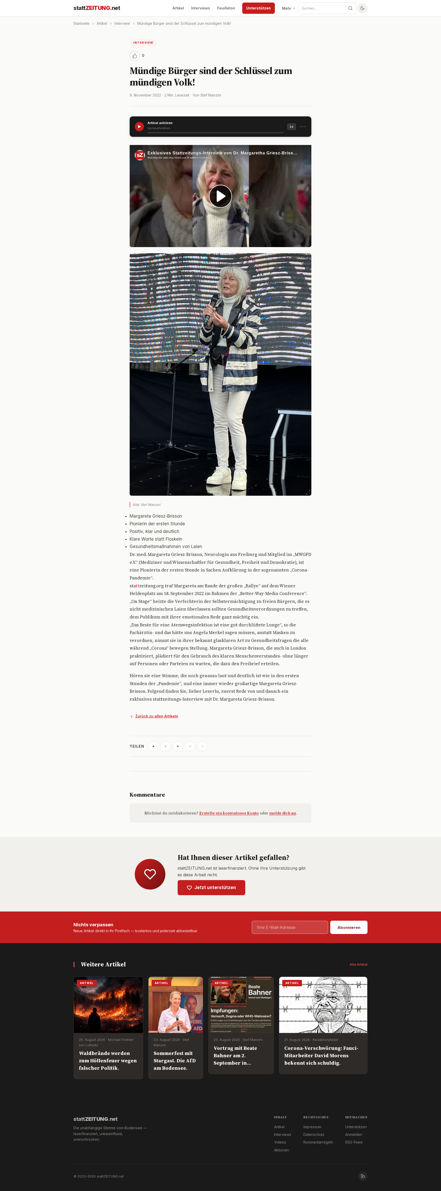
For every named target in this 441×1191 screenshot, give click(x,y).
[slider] (216, 132)
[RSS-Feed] (363, 1176)
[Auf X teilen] (166, 746)
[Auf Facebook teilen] (178, 746)
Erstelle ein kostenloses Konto (229, 813)
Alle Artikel (359, 964)
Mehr (286, 8)
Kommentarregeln (318, 1142)
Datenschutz (313, 1134)
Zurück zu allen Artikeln (156, 716)
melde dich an (282, 813)
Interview (122, 23)
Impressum (312, 1127)
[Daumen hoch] (135, 56)
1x (291, 126)
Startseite (81, 23)
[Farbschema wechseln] (362, 8)
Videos (280, 1142)
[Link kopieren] (202, 746)
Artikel (178, 8)
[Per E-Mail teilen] (190, 746)
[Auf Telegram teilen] (153, 746)
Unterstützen (258, 8)
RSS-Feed (353, 1142)
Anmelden (353, 1134)
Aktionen (281, 1150)
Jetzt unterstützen (215, 887)
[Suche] (350, 8)
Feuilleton (226, 8)
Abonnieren (348, 927)
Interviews (200, 8)
